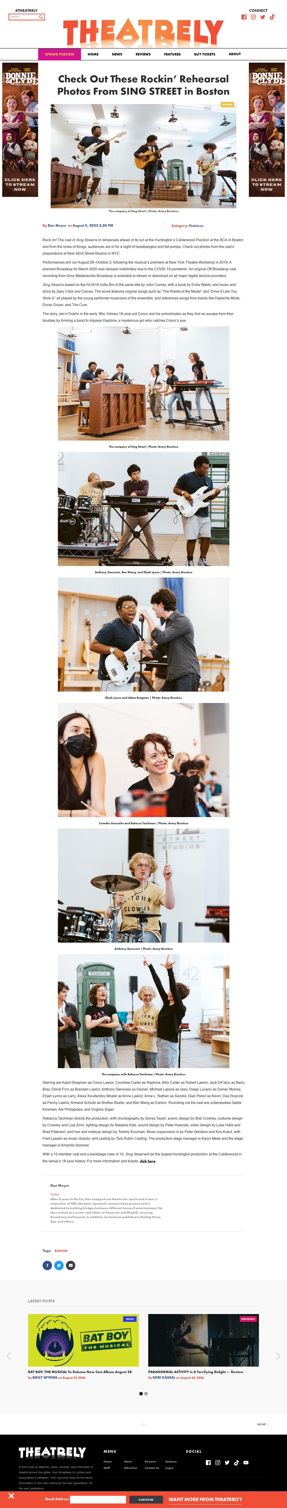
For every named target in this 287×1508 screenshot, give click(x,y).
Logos (169, 1468)
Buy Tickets (204, 54)
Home (93, 54)
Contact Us (152, 1468)
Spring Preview (59, 54)
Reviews (143, 54)
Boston (227, 104)
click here (147, 1161)
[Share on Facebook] (47, 1265)
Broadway (248, 1319)
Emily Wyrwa (45, 1377)
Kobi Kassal (164, 1377)
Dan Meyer (57, 225)
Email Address (57, 1499)
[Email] (70, 1265)
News (117, 54)
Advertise (130, 1468)
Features (172, 54)
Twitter (55, 1194)
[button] (235, 53)
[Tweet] (59, 1265)
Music (130, 1319)
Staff (107, 1468)
